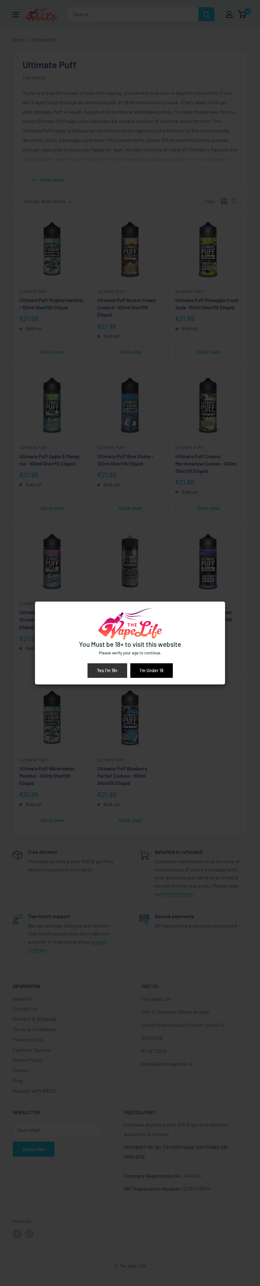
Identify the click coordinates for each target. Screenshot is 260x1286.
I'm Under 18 (151, 670)
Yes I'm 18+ (107, 670)
